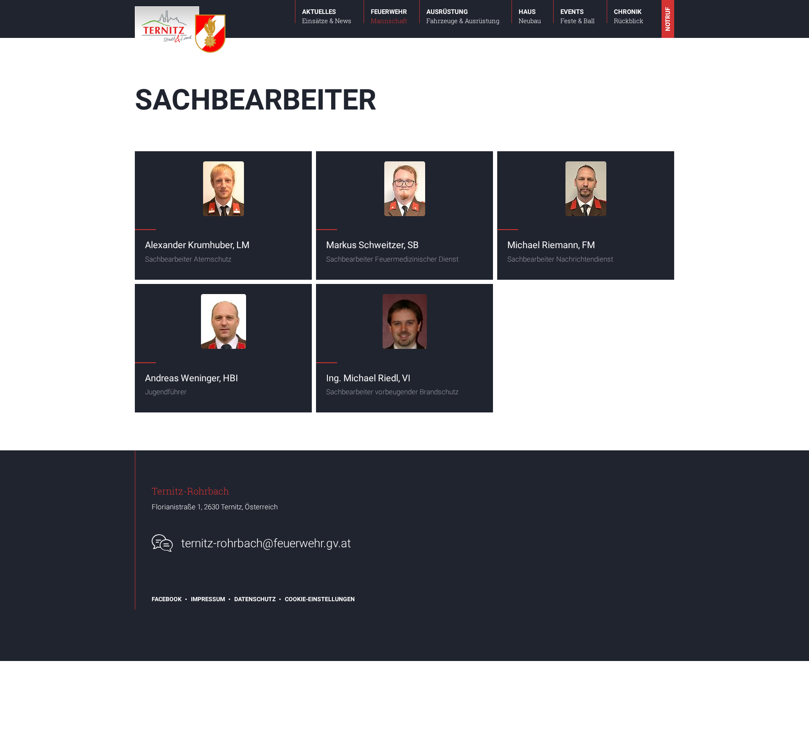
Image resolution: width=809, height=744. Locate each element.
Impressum (208, 599)
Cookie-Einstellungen (320, 599)
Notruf (668, 19)
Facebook (167, 599)
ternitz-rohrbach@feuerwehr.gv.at (266, 543)
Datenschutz (255, 599)
